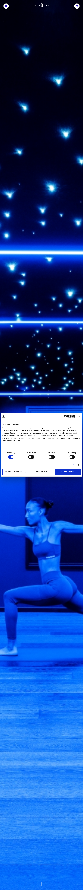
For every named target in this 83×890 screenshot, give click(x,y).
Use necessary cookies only (15, 472)
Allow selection (41, 472)
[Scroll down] (41, 884)
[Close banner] (80, 416)
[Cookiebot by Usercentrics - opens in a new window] (65, 416)
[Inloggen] (77, 6)
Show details (71, 465)
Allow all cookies (67, 472)
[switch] (31, 457)
